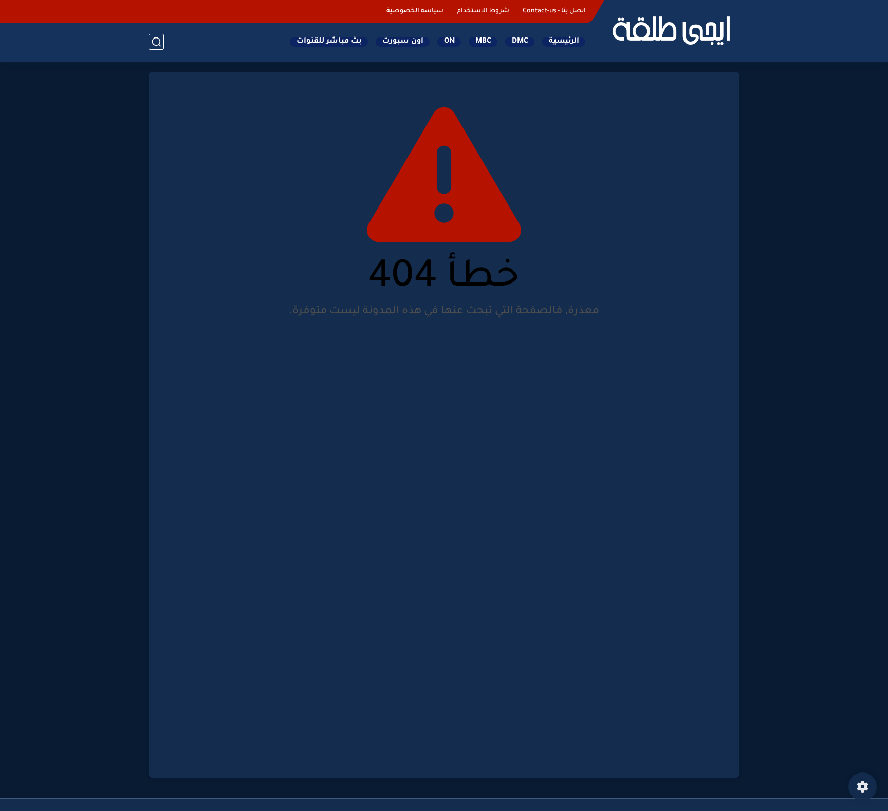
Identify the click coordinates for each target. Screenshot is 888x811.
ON (449, 41)
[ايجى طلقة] (670, 30)
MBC (483, 41)
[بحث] (156, 42)
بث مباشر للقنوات (329, 41)
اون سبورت (402, 41)
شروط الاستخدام (483, 11)
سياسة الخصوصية (414, 11)
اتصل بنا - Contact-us (554, 11)
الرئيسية (564, 41)
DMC (520, 41)
